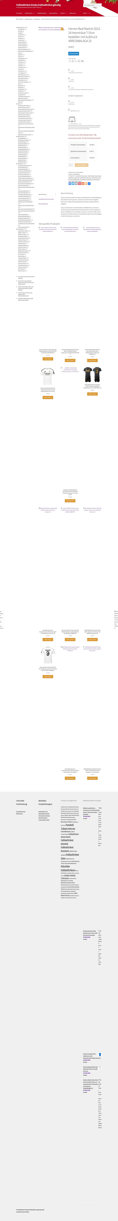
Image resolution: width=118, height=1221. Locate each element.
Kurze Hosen (76, 124)
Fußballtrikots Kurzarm (66, 861)
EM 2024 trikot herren (66, 817)
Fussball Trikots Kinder (22, 1212)
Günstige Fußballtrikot (74, 179)
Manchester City (43, 811)
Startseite (19, 13)
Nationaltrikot (53, 13)
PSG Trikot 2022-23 (69, 889)
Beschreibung (42, 194)
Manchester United (44, 813)
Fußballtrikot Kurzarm (85, 177)
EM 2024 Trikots (43, 818)
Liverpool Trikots (72, 878)
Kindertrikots (28, 13)
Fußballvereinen (41, 13)
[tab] (48, 194)
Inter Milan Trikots (71, 873)
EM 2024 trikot (75, 815)
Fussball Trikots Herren (81, 176)
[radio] (70, 61)
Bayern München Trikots (69, 811)
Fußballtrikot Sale (96, 177)
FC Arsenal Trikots (70, 819)
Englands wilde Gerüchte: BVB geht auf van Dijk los (25, 299)
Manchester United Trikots (68, 882)
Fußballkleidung (65, 831)
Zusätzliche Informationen (46, 199)
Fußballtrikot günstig (73, 177)
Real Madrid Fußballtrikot (86, 179)
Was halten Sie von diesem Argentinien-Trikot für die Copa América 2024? (26, 282)
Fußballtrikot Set (70, 858)
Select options (48, 359)
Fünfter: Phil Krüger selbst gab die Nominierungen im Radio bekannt (25, 288)
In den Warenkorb (82, 165)
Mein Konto (73, 13)
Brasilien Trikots (73, 813)
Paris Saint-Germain (44, 816)
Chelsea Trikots (68, 815)
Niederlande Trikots (65, 884)
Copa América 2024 (44, 820)
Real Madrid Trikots (77, 181)
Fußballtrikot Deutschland (94, 176)
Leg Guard (75, 111)
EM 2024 (62, 13)
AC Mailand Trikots (65, 806)
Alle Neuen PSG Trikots (74, 806)
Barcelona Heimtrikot (65, 809)
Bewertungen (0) (43, 204)
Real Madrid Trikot (70, 893)
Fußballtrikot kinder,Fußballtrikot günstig (38, 4)
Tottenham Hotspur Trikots (70, 897)
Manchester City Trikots (67, 880)
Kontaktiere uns (20, 811)
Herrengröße (72, 58)
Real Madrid (37, 19)
